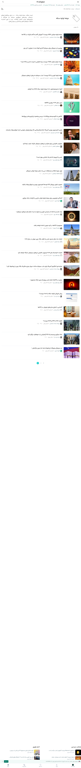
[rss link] (2, 9)
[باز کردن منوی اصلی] (78, 2)
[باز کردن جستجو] (3, 2)
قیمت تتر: (72, 5)
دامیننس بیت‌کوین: (38, 5)
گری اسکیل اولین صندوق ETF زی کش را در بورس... (21, 750)
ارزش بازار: (53, 5)
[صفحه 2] (43, 363)
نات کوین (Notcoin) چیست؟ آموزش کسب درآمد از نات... (61, 750)
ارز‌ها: (79, 5)
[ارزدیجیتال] (40, 2)
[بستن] (2, 761)
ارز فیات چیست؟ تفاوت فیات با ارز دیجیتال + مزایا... (63, 757)
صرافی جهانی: (60, 5)
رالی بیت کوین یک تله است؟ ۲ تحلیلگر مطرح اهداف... (21, 757)
